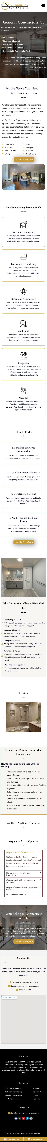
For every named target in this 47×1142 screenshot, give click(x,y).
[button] (43, 6)
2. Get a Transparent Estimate (24, 472)
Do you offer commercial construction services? (22, 888)
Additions (23, 330)
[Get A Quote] (5, 1139)
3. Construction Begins (23, 493)
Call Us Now (37, 1139)
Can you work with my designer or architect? (20, 881)
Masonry (23, 397)
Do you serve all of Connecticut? (19, 852)
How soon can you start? (16, 894)
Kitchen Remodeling (23, 232)
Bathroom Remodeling (23, 264)
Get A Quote (13, 1139)
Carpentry (23, 363)
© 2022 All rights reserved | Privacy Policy (23, 1133)
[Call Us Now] (29, 1139)
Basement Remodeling (23, 298)
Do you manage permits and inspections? (18, 874)
